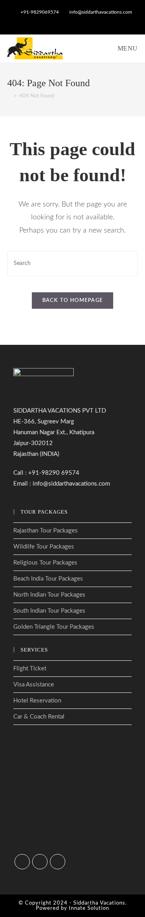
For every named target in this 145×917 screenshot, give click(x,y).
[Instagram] (40, 861)
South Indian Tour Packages (49, 611)
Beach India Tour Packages (48, 579)
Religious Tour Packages (45, 563)
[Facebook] (22, 861)
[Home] (9, 96)
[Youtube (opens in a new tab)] (82, 20)
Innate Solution (89, 908)
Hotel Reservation (37, 701)
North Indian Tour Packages (49, 595)
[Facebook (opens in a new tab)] (64, 20)
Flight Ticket (29, 669)
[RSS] (57, 861)
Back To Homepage (72, 300)
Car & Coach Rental (38, 717)
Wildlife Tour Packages (43, 547)
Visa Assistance (33, 685)
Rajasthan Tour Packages (45, 531)
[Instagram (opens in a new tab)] (74, 20)
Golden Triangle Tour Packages (53, 627)
